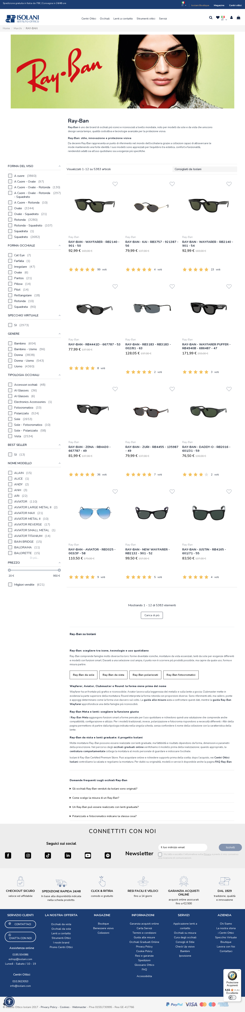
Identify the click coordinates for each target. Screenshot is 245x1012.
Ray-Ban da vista (113, 675)
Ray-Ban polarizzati (145, 675)
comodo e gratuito (102, 896)
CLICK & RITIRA (102, 891)
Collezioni (103, 933)
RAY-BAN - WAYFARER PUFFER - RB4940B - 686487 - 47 (206, 346)
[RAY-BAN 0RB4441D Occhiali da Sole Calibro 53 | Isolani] (95, 308)
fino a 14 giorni (143, 896)
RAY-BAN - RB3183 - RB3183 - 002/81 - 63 (148, 346)
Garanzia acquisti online (144, 924)
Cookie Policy (144, 951)
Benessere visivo (103, 928)
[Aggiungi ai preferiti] (115, 183)
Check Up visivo (185, 946)
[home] (22, 18)
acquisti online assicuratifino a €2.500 (184, 901)
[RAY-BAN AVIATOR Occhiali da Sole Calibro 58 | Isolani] (95, 513)
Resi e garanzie (144, 956)
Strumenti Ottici (61, 938)
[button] (89, 18)
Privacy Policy (144, 946)
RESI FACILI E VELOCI (143, 891)
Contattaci (226, 951)
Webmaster (79, 1007)
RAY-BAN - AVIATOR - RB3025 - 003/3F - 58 (92, 551)
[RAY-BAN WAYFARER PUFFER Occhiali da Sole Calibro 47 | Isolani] (208, 308)
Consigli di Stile (185, 942)
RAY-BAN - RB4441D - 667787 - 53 (95, 344)
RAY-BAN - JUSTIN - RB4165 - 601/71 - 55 (204, 551)
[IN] (68, 855)
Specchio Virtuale (226, 937)
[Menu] (239, 971)
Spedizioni (144, 960)
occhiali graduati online (129, 747)
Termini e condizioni (144, 933)
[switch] (232, 997)
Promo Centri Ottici (61, 947)
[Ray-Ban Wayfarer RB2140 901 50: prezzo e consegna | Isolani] (95, 205)
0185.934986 (20, 954)
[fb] (8, 855)
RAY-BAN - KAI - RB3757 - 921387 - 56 (151, 244)
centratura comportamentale (87, 751)
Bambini (185, 951)
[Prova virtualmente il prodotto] (115, 189)
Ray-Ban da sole (83, 675)
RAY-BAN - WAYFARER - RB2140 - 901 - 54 (207, 244)
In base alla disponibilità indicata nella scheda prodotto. (61, 898)
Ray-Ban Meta (79, 717)
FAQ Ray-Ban (223, 762)
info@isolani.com (20, 986)
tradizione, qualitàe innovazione (224, 898)
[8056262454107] (151, 205)
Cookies (64, 1007)
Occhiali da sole (61, 929)
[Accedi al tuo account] (231, 17)
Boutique (103, 924)
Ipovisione (185, 956)
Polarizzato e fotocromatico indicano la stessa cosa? (104, 816)
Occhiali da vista (61, 924)
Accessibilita (144, 976)
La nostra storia (226, 928)
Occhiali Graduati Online (144, 942)
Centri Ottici (21, 974)
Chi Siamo (226, 924)
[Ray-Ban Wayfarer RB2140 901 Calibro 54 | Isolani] (208, 205)
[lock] (20, 881)
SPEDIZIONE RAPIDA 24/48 (61, 891)
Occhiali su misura (185, 933)
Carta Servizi (144, 928)
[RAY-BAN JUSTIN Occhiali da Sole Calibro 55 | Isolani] (208, 513)
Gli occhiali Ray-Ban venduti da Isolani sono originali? (104, 789)
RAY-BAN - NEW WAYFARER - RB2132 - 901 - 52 (147, 551)
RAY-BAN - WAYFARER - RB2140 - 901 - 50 (94, 244)
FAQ (144, 969)
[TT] (48, 855)
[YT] (88, 855)
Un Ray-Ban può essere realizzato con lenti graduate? (105, 807)
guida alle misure (155, 700)
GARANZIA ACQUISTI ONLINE (183, 893)
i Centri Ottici (226, 933)
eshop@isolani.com (20, 959)
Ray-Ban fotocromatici (181, 675)
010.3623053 (20, 981)
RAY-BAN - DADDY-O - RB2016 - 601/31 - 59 (206, 449)
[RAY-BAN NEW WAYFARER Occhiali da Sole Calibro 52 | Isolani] (151, 513)
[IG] (28, 855)
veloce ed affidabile (20, 896)
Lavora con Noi (226, 946)
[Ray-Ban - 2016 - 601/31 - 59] (208, 410)
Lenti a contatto (61, 933)
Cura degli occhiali (185, 937)
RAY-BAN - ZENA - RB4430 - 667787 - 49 (90, 449)
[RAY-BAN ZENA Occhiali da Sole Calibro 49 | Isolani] (95, 410)
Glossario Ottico (144, 965)
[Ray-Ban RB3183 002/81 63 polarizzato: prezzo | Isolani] (151, 308)
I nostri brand (61, 942)
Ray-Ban (74, 237)
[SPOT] (108, 855)
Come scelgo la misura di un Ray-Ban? (95, 798)
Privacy (207, 854)
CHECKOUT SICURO (20, 891)
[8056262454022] (151, 410)
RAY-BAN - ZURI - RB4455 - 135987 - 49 (151, 449)
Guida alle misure (144, 937)
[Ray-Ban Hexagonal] (122, 71)
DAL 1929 (225, 891)
